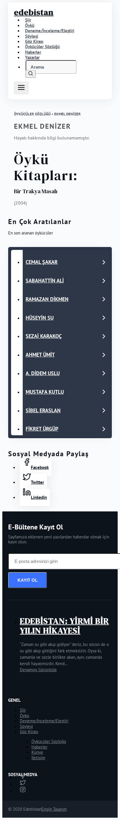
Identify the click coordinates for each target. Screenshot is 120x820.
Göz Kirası (29, 731)
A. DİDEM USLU (43, 373)
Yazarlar (32, 57)
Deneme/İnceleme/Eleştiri (49, 30)
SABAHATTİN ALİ (45, 280)
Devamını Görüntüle (38, 669)
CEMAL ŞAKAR (42, 262)
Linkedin (39, 497)
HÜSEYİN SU (40, 317)
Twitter (37, 482)
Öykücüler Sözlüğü (48, 741)
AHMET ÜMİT (40, 354)
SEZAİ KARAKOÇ (44, 336)
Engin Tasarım (54, 809)
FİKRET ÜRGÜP (42, 428)
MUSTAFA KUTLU (45, 391)
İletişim (38, 757)
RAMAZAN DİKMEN (47, 299)
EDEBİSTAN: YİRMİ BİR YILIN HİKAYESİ (64, 625)
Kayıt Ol (27, 580)
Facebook (40, 467)
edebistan (34, 12)
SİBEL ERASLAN (43, 410)
